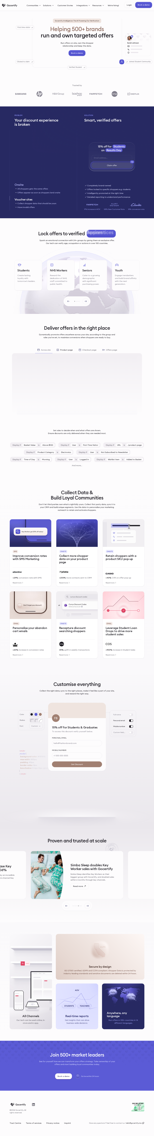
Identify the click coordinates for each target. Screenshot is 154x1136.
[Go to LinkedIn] (33, 1104)
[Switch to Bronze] (40, 714)
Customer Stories (65, 5)
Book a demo (144, 5)
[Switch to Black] (32, 714)
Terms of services (34, 1123)
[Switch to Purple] (36, 714)
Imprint (67, 1123)
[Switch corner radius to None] (32, 720)
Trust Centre (15, 1123)
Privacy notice (52, 1123)
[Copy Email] (143, 1123)
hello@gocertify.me (133, 1123)
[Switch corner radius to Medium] (36, 720)
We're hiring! (113, 5)
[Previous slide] (68, 301)
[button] (34, 5)
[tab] (42, 188)
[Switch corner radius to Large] (40, 720)
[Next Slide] (87, 906)
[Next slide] (86, 301)
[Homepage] (9, 5)
